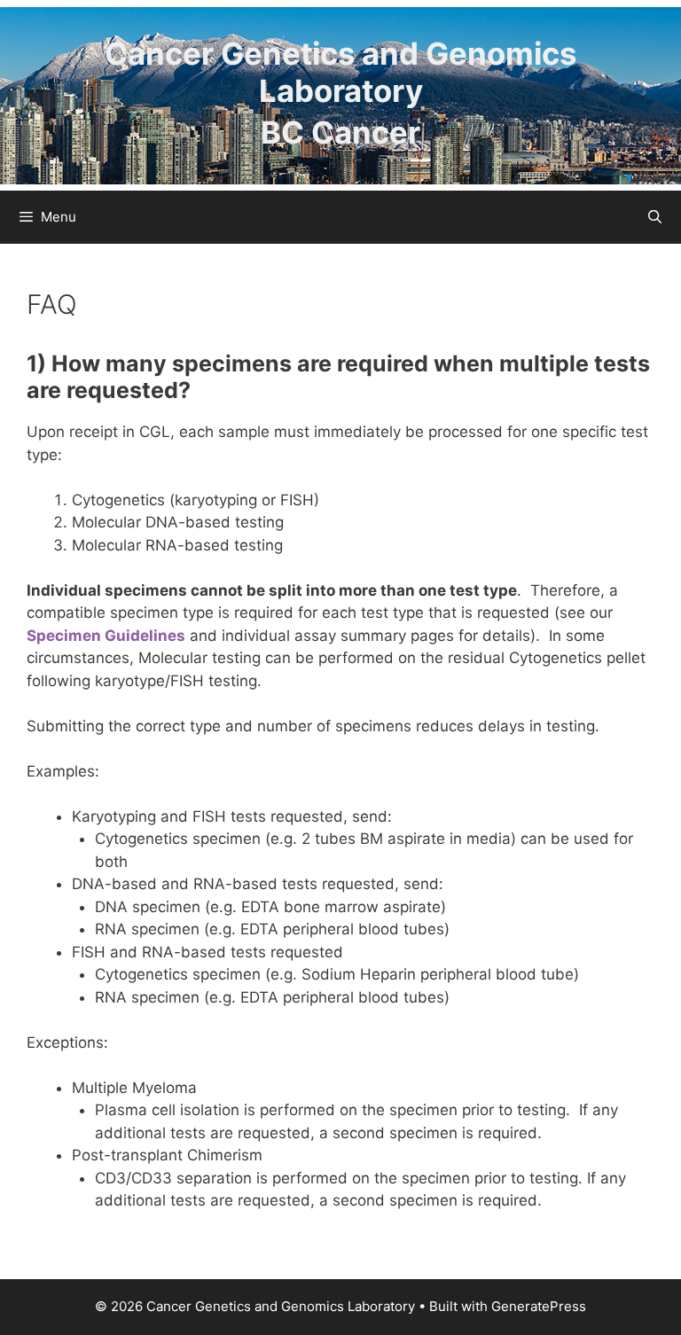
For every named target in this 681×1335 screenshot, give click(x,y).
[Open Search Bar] (655, 217)
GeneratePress (538, 1306)
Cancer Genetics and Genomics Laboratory (340, 72)
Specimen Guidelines (106, 635)
